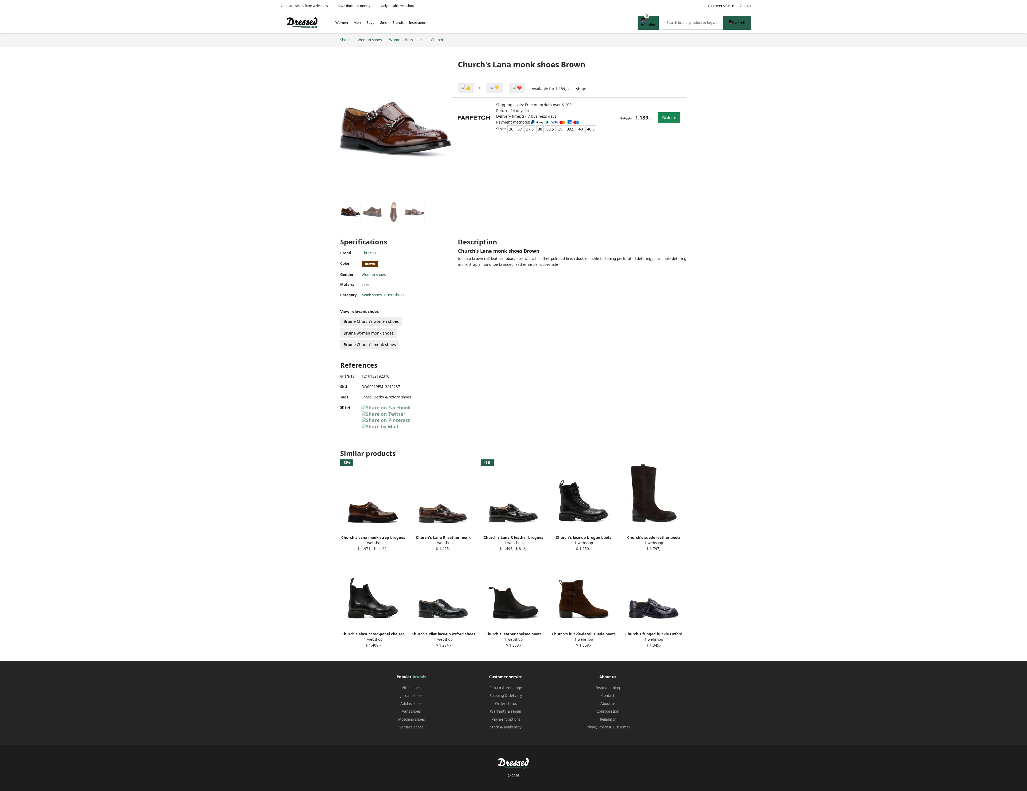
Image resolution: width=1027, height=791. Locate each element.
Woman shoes (374, 274)
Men (357, 22)
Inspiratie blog (608, 687)
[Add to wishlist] (517, 88)
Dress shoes (394, 295)
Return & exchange (505, 687)
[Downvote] (494, 88)
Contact (745, 6)
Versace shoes (411, 727)
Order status (506, 703)
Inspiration (417, 22)
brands (419, 676)
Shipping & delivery (506, 695)
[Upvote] (466, 88)
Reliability (608, 719)
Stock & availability (506, 727)
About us (607, 703)
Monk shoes (372, 295)
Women (341, 22)
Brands (398, 22)
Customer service (721, 6)
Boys (370, 22)
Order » (669, 117)
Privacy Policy (596, 727)
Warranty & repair (506, 711)
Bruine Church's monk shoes (370, 344)
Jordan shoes (411, 695)
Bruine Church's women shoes (371, 321)
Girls (383, 22)
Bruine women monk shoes (368, 333)
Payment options (506, 719)
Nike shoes (411, 687)
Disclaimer (621, 727)
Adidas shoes (411, 703)
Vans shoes (411, 711)
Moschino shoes (411, 719)
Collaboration (607, 711)
